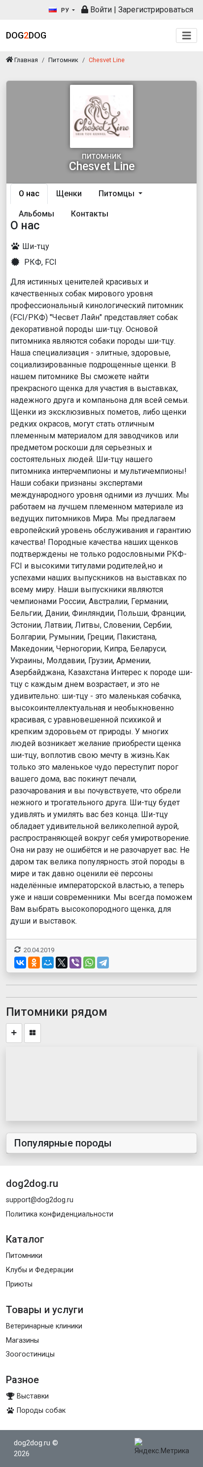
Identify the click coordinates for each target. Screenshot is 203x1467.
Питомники (24, 1256)
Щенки (69, 193)
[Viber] (75, 962)
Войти (100, 9)
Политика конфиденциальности (59, 1214)
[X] (62, 962)
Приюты (19, 1284)
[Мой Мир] (48, 962)
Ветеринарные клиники (44, 1326)
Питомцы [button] (117, 193)
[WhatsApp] (89, 962)
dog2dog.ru (32, 1443)
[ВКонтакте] (20, 962)
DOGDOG (26, 35)
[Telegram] (103, 962)
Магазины (22, 1340)
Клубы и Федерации (39, 1270)
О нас (29, 193)
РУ (65, 10)
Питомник (63, 60)
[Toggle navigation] (187, 35)
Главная (25, 60)
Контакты (89, 213)
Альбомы (36, 213)
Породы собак (40, 1410)
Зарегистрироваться (155, 9)
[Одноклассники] (34, 962)
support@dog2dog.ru (39, 1200)
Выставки (32, 1396)
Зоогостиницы (30, 1354)
